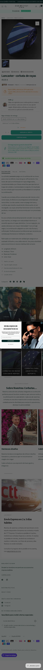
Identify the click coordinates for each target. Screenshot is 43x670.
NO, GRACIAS (10, 344)
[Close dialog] (41, 323)
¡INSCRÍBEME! (10, 340)
